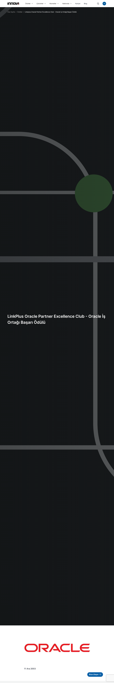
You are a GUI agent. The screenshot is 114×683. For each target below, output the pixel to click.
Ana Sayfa (11, 12)
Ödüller (19, 12)
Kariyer (77, 3)
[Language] (104, 3)
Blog (85, 3)
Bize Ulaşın (94, 674)
